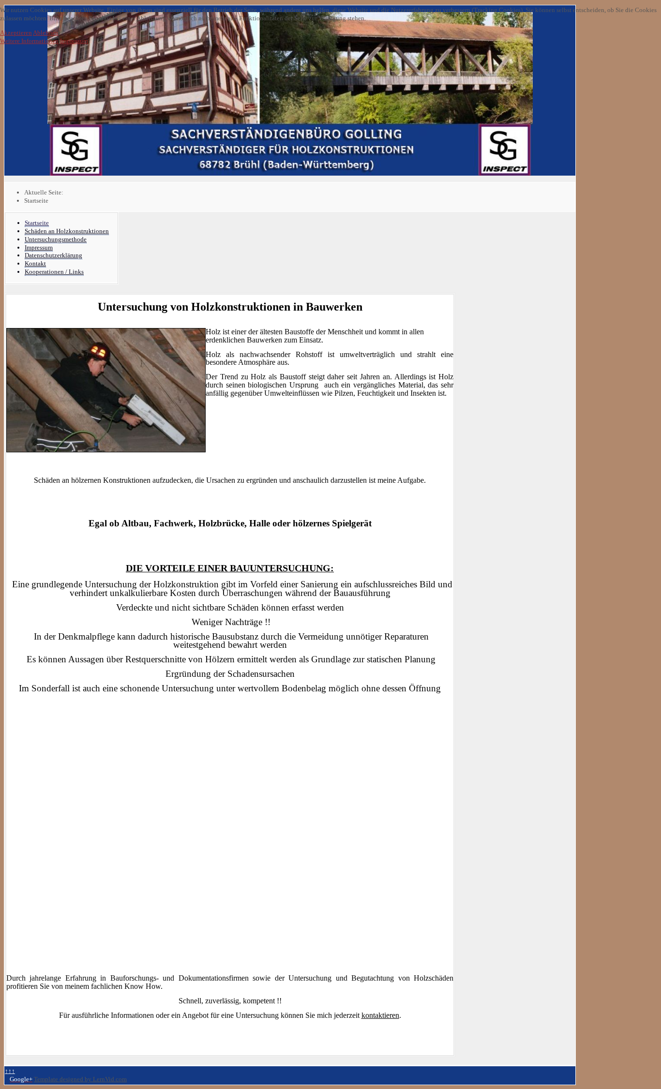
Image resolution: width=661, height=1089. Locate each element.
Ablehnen (46, 32)
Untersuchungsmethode (56, 239)
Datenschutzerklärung (53, 255)
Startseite (37, 222)
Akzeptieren (16, 32)
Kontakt (35, 263)
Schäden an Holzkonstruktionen (67, 231)
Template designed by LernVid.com (80, 1079)
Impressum (39, 247)
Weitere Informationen (29, 41)
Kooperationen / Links (54, 271)
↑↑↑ (10, 1070)
